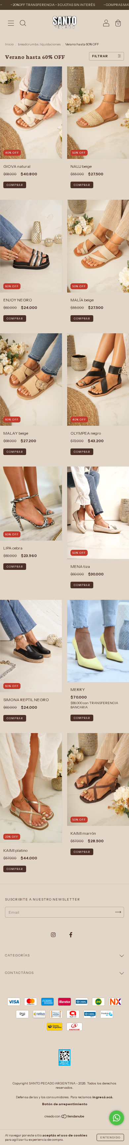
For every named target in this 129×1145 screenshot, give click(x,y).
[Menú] (11, 23)
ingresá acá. (102, 1097)
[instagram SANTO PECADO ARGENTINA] (53, 934)
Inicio (9, 44)
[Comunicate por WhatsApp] (116, 1117)
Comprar (15, 185)
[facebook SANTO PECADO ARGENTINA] (71, 934)
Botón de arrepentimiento (64, 1104)
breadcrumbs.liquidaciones (39, 44)
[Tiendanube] (64, 1117)
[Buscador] (23, 23)
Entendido (110, 1137)
